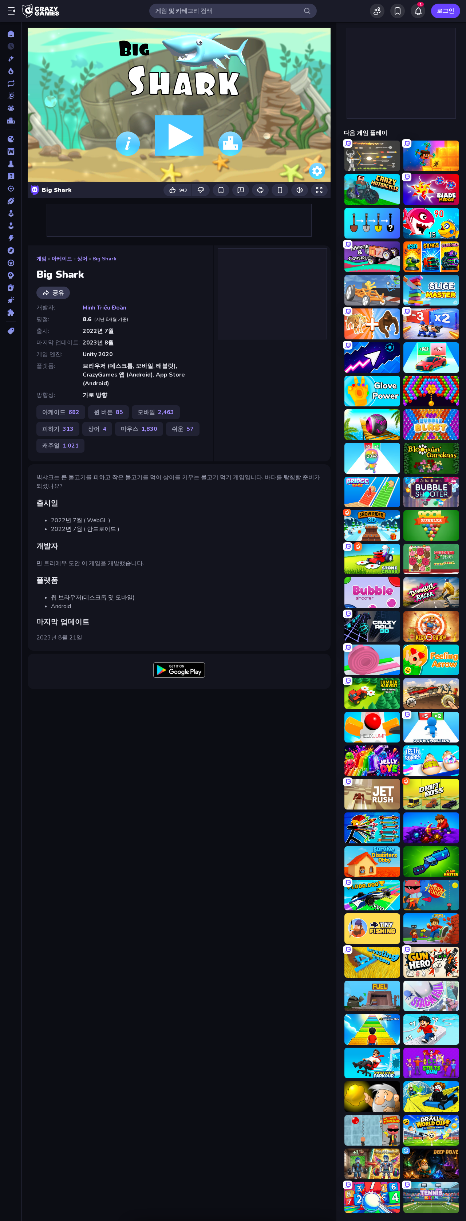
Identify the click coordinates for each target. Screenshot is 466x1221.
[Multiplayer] (10, 108)
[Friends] (377, 11)
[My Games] (397, 11)
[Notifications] (418, 11)
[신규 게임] (10, 58)
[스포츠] (10, 201)
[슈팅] (10, 188)
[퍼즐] (10, 312)
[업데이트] (10, 83)
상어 (82, 258)
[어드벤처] (10, 250)
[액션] (10, 238)
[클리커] (10, 300)
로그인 (445, 11)
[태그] (10, 331)
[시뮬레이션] (10, 213)
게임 (41, 258)
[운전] (10, 263)
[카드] (10, 287)
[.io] (10, 139)
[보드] (10, 164)
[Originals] (10, 96)
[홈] (10, 34)
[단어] (10, 151)
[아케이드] (10, 226)
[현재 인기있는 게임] (10, 71)
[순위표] (10, 120)
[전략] (10, 275)
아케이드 (62, 258)
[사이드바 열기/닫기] (11, 11)
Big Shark (104, 258)
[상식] (10, 176)
